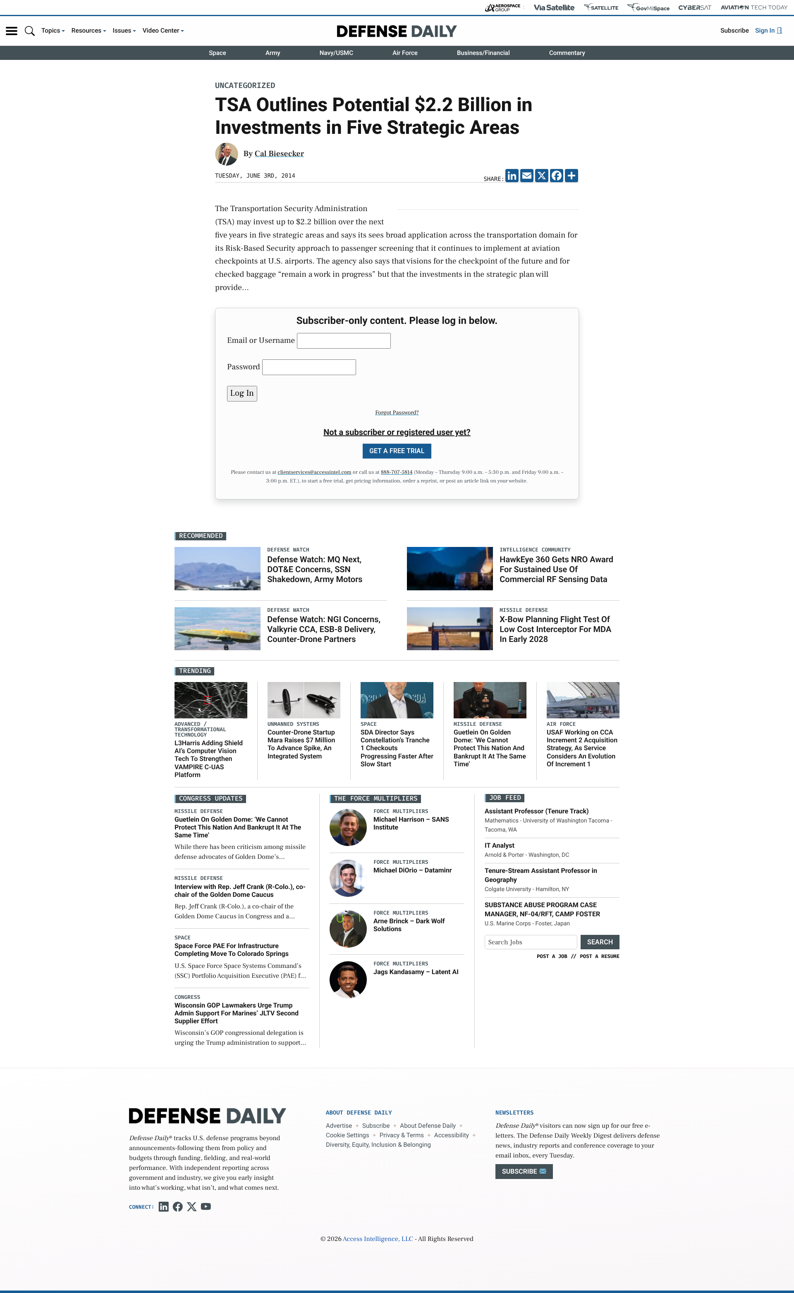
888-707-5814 (397, 472)
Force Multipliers (400, 811)
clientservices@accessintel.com (314, 472)
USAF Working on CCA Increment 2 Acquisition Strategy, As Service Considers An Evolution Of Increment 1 (582, 748)
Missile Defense (478, 724)
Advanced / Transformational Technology (200, 730)
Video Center (161, 30)
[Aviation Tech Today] (754, 7)
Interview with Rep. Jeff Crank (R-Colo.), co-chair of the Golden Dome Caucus (240, 890)
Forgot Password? (397, 412)
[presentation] (348, 827)
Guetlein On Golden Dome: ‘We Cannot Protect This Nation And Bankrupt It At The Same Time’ (490, 748)
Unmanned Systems (293, 724)
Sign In (765, 30)
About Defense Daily (428, 1125)
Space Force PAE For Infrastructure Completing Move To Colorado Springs (232, 950)
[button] (11, 31)
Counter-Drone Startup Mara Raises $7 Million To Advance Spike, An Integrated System (301, 744)
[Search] (30, 31)
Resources (87, 30)
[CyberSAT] (695, 7)
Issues (122, 30)
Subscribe (734, 30)
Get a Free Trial (397, 451)
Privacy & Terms (402, 1135)
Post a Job (552, 956)
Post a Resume (599, 956)
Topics (50, 30)
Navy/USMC (336, 53)
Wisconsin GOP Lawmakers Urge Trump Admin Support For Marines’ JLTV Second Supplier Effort (237, 1013)
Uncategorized (245, 86)
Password (243, 366)
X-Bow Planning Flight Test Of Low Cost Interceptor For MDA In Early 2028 (555, 629)
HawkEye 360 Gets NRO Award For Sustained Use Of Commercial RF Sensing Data (556, 569)
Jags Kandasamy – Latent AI (416, 972)
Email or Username (261, 340)
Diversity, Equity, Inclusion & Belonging (378, 1144)
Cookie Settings (347, 1135)
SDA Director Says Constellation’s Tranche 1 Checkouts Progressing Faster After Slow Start (397, 748)
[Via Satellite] (554, 7)
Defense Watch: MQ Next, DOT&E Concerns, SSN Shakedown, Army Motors (314, 569)
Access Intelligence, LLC (378, 1239)
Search (600, 942)
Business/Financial (483, 53)
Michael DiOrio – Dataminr (412, 870)
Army (272, 53)
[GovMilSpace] (648, 7)
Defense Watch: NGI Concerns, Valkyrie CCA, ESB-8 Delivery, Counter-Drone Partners (323, 629)
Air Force (405, 53)
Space (217, 53)
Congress (187, 997)
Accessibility (451, 1135)
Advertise (339, 1125)
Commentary (567, 53)
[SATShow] (601, 7)
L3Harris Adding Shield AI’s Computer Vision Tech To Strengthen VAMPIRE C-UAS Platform (209, 759)
